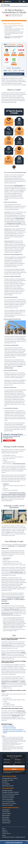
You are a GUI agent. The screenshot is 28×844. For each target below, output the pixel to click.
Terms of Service (6, 833)
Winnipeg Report (6, 822)
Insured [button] (19, 44)
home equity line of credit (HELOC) (9, 681)
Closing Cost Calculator (9, 727)
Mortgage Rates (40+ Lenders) (9, 778)
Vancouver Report (6, 813)
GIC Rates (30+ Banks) (7, 780)
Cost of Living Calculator (8, 801)
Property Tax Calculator (8, 797)
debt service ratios (14, 609)
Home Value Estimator (7, 799)
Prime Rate (4, 782)
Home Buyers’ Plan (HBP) (13, 597)
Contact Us (9, 440)
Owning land (6, 483)
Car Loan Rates (6, 784)
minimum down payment (7, 613)
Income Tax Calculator (7, 805)
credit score (7, 609)
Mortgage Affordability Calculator (10, 792)
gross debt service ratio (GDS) (14, 223)
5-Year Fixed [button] (11, 44)
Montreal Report (6, 815)
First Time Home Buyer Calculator (10, 794)
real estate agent (21, 710)
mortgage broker (16, 715)
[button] (20, 1)
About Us (4, 830)
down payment (21, 546)
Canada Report (6, 809)
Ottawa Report (5, 817)
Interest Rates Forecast (7, 785)
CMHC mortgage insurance (16, 572)
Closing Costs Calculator (8, 796)
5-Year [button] (10, 70)
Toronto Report (6, 811)
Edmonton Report (6, 820)
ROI (8, 532)
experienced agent (18, 185)
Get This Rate (6, 54)
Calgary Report (6, 819)
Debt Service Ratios (8, 726)
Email (14, 764)
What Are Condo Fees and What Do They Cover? (14, 732)
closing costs (11, 546)
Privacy (4, 835)
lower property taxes (6, 645)
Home (3, 828)
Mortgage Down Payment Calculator (13, 729)
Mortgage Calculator (7, 790)
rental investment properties (19, 463)
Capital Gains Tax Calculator (9, 803)
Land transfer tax (7, 558)
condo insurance (20, 218)
